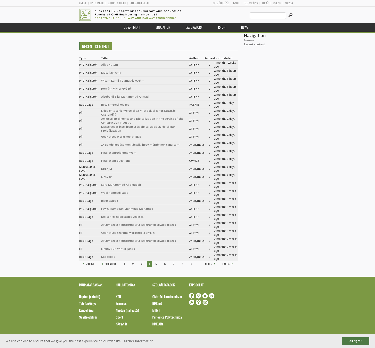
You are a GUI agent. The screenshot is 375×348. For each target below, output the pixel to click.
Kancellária (86, 310)
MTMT (156, 310)
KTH (118, 296)
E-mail (236, 3)
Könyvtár (121, 323)
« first (90, 264)
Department (132, 27)
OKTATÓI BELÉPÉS (221, 3)
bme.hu (83, 3)
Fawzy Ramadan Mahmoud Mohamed (127, 209)
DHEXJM (106, 168)
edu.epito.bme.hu (117, 3)
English (277, 3)
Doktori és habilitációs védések (122, 217)
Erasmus (121, 303)
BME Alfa (157, 323)
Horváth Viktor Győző (116, 88)
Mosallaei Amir (111, 72)
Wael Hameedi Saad (114, 193)
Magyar (289, 3)
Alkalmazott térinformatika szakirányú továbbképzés (138, 225)
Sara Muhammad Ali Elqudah (121, 184)
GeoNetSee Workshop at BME (121, 136)
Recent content (254, 44)
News (244, 27)
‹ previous (110, 264)
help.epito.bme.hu (139, 3)
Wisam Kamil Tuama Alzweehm (122, 80)
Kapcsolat (108, 257)
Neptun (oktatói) (89, 296)
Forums (249, 40)
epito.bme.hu (97, 3)
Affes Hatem (109, 64)
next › (208, 264)
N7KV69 (106, 176)
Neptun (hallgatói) (127, 310)
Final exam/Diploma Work (118, 152)
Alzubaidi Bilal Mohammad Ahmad (125, 96)
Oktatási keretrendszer (167, 296)
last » (226, 264)
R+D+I (222, 27)
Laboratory (194, 27)
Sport (119, 317)
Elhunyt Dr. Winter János (118, 249)
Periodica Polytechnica (167, 317)
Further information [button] (138, 341)
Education (163, 27)
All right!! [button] (355, 341)
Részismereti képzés (115, 104)
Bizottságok (109, 201)
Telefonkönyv (250, 3)
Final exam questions (115, 160)
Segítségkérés (88, 317)
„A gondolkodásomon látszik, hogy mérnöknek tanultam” (140, 144)
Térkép (265, 3)
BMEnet (157, 303)
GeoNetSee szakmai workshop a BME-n (128, 233)
